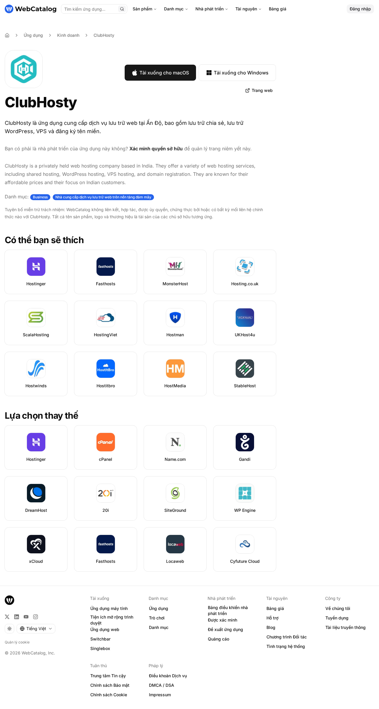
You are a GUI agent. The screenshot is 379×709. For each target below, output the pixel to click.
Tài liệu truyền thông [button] (345, 627)
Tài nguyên (246, 8)
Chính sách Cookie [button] (108, 694)
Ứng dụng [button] (158, 608)
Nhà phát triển (209, 8)
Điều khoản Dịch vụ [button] (168, 675)
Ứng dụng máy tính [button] (109, 608)
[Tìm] (122, 8)
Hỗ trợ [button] (272, 617)
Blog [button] (270, 627)
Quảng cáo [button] (218, 638)
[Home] (7, 35)
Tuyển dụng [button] (337, 617)
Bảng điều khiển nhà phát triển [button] (228, 610)
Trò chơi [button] (157, 617)
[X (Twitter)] (7, 616)
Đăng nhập (360, 8)
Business (40, 197)
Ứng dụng (33, 35)
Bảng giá (277, 8)
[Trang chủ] (30, 9)
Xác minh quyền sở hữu (156, 149)
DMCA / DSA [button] (161, 685)
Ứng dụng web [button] (104, 629)
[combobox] (36, 628)
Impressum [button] (160, 694)
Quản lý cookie (17, 642)
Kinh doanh (68, 35)
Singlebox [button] (100, 648)
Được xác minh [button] (222, 619)
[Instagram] (35, 616)
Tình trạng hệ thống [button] (285, 646)
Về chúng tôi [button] (337, 608)
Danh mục (174, 8)
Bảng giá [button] (275, 608)
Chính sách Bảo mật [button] (109, 685)
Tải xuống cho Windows (241, 73)
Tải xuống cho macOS (164, 73)
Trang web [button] (262, 90)
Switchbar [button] (100, 638)
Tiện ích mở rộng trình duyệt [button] (111, 620)
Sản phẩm (142, 8)
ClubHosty (104, 35)
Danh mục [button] (158, 627)
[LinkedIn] (16, 616)
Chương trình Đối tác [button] (286, 636)
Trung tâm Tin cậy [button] (108, 675)
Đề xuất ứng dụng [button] (225, 629)
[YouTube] (26, 616)
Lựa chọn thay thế (41, 415)
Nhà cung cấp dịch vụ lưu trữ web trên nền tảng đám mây (103, 197)
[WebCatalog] (9, 600)
